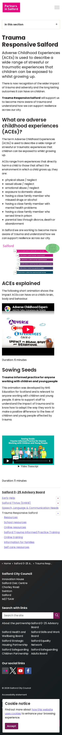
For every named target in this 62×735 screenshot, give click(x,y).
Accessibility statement (14, 694)
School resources (15, 522)
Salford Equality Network (41, 643)
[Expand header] (57, 7)
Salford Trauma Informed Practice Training (32, 532)
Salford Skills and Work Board (45, 634)
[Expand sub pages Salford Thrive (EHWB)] (58, 503)
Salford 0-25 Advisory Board (23, 492)
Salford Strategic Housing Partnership (15, 643)
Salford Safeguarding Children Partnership (15, 651)
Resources (11, 517)
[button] (56, 615)
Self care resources (16, 547)
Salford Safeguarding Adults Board (44, 651)
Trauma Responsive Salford (20, 513)
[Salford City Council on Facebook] (28, 670)
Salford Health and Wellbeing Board (14, 634)
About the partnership (16, 623)
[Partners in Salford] (11, 7)
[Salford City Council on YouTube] (20, 670)
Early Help (8, 498)
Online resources (15, 527)
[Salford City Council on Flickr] (5, 670)
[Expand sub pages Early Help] (58, 498)
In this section (14, 24)
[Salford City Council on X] (13, 670)
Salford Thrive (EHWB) (16, 503)
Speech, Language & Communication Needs (30, 508)
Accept (11, 726)
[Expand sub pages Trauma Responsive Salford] (58, 513)
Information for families (19, 542)
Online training (13, 537)
